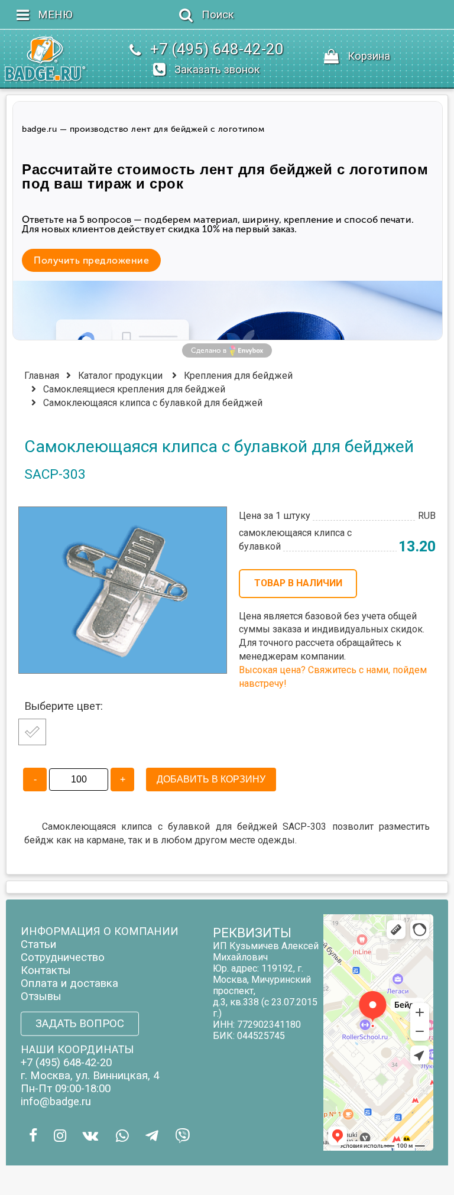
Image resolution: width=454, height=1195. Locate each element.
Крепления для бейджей (238, 375)
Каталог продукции (120, 375)
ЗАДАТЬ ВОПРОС (79, 1023)
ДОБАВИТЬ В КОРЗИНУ (211, 779)
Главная (41, 375)
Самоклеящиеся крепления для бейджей (134, 389)
